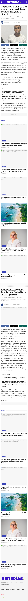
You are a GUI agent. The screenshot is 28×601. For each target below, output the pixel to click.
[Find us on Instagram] (3, 597)
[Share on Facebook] (5, 45)
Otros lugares (8, 589)
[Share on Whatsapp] (23, 45)
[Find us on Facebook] (1, 597)
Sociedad (18, 589)
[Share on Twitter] (14, 45)
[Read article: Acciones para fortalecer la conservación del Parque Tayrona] (14, 212)
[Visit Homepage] (14, 2)
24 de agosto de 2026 (5, 226)
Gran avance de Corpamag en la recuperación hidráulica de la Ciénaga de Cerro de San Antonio (13, 171)
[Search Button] (26, 2)
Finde (23, 589)
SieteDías (7, 22)
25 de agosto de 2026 (5, 147)
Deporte (13, 589)
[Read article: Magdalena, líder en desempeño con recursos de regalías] (14, 186)
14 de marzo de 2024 (16, 22)
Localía (4, 140)
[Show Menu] (1, 2)
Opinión (2, 591)
